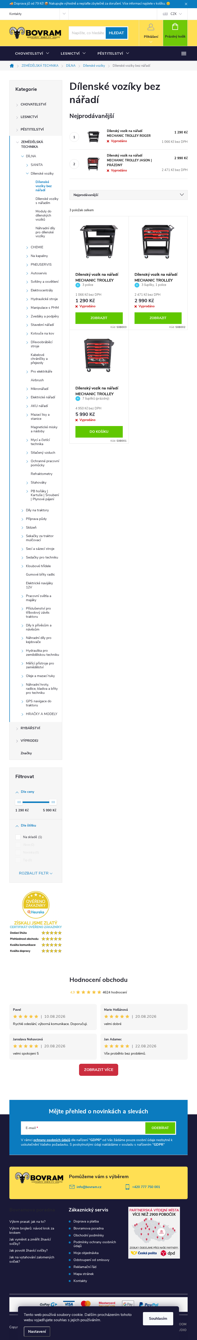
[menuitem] (32, 53)
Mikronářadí (39, 389)
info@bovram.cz (89, 1187)
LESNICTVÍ (29, 117)
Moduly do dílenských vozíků (43, 215)
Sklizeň (31, 527)
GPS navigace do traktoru (38, 703)
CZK (174, 14)
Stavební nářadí (42, 324)
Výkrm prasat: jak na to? (27, 1221)
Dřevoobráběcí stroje (41, 344)
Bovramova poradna (89, 1228)
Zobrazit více (98, 1069)
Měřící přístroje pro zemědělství (40, 665)
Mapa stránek (84, 1274)
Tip (27, 860)
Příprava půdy (36, 519)
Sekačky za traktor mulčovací (40, 538)
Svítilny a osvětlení (44, 281)
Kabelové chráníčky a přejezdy (39, 359)
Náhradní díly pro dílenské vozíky (45, 232)
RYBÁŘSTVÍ (30, 728)
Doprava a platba (86, 1221)
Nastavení (37, 1331)
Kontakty (15, 14)
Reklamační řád (85, 1267)
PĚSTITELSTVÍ (32, 129)
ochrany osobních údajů (51, 1140)
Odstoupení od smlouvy (91, 1260)
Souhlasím (158, 1318)
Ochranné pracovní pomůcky (45, 463)
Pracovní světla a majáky (38, 598)
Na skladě (32, 837)
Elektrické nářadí (43, 397)
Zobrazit (99, 318)
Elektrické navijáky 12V (39, 585)
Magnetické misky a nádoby (44, 429)
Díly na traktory (37, 510)
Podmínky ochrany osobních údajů (95, 1244)
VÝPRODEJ (29, 740)
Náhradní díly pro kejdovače (38, 640)
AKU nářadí (39, 406)
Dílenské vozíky (42, 173)
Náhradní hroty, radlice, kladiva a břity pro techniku (42, 688)
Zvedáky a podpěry (45, 316)
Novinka (30, 852)
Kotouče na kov (42, 333)
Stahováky (38, 482)
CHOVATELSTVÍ (33, 104)
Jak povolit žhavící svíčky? (28, 1250)
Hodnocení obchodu (98, 980)
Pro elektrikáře (41, 371)
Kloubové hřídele (38, 566)
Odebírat (160, 1128)
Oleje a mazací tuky (40, 676)
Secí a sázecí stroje (40, 548)
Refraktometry (41, 474)
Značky (26, 753)
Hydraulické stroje (44, 299)
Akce (28, 845)
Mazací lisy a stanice (40, 416)
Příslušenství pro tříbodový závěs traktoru (38, 612)
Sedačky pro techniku (42, 557)
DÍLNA (31, 156)
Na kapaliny (39, 256)
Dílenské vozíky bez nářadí (44, 186)
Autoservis (39, 273)
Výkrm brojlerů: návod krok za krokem (31, 1230)
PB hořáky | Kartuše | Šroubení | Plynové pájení (45, 495)
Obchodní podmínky (89, 1235)
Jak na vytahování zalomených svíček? (31, 1259)
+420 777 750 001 (146, 1187)
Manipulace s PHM (45, 307)
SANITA (37, 165)
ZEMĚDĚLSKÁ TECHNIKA (32, 144)
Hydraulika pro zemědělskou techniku (42, 652)
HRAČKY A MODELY (41, 714)
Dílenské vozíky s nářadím (47, 201)
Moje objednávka (86, 1253)
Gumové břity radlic (40, 574)
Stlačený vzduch (43, 452)
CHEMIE (37, 247)
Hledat (116, 33)
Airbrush (37, 380)
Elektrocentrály (42, 290)
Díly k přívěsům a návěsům (38, 627)
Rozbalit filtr (34, 873)
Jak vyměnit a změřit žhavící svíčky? (30, 1241)
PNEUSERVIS (41, 264)
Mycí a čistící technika (40, 442)
